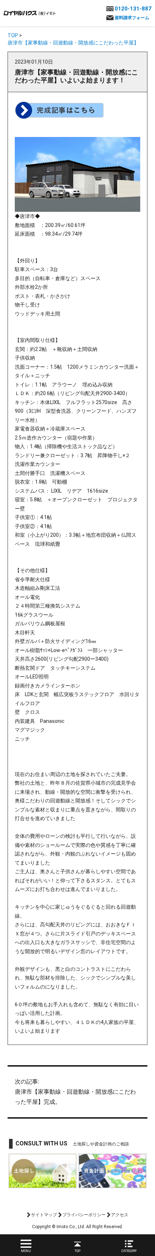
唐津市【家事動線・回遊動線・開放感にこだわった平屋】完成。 (75, 1091)
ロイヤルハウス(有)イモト (30, 13)
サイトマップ (44, 1214)
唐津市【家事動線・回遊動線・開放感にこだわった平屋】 (73, 43)
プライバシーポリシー (84, 1214)
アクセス (119, 1214)
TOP (13, 35)
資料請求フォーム (132, 17)
